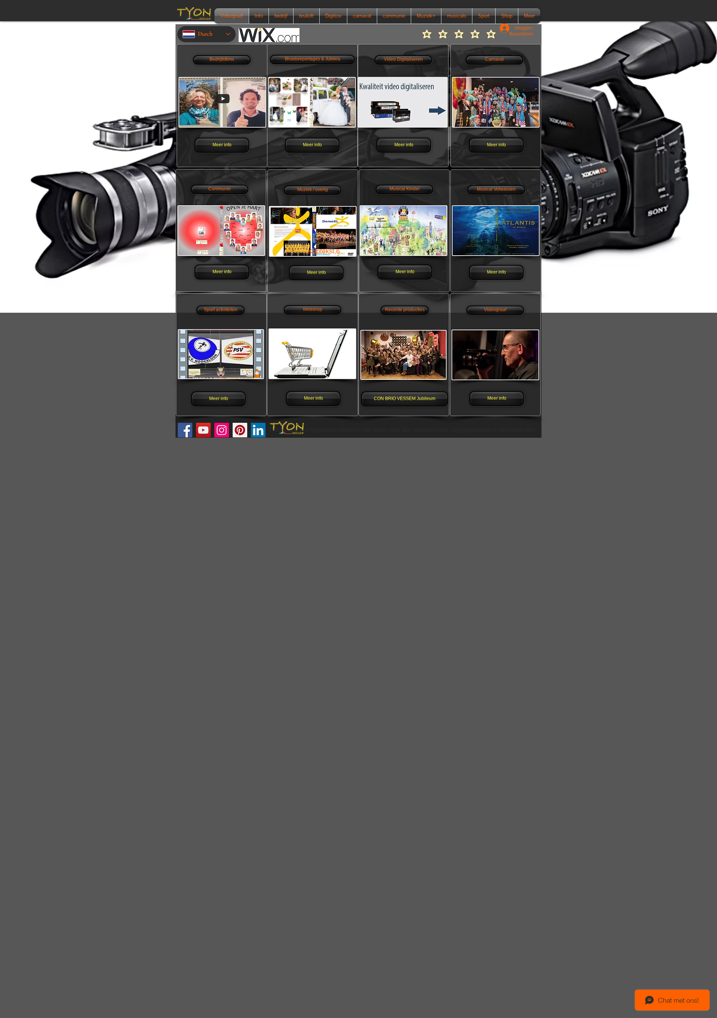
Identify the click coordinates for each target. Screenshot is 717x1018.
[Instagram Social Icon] (221, 430)
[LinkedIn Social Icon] (258, 430)
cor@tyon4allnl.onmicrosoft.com (492, 430)
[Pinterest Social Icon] (240, 430)
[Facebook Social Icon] (185, 430)
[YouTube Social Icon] (203, 430)
